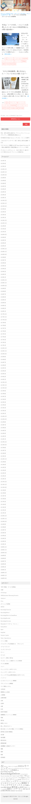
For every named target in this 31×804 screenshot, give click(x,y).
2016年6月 (3, 365)
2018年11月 (4, 282)
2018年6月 (3, 297)
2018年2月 (3, 308)
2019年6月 (3, 263)
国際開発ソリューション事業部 (8, 714)
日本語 (7, 64)
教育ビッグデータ (13, 789)
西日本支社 (3, 740)
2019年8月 (3, 257)
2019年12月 (4, 248)
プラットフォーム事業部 (7, 683)
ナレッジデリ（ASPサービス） (8, 672)
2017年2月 (3, 342)
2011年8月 (3, 493)
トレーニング (18, 61)
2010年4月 (3, 535)
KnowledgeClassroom (6, 609)
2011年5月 (3, 501)
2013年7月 (3, 450)
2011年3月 (3, 507)
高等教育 (3, 757)
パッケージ (3, 677)
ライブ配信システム (6, 686)
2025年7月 (3, 160)
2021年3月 (3, 231)
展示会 (2, 720)
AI (5, 58)
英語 (11, 64)
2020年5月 (3, 240)
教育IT (22, 787)
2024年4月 (3, 189)
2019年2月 (3, 274)
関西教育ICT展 (14, 790)
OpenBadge (7, 776)
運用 (2, 751)
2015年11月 (4, 385)
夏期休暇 (9, 787)
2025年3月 (3, 166)
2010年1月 (3, 544)
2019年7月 (3, 260)
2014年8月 (3, 422)
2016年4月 (3, 371)
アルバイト (10, 58)
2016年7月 (3, 362)
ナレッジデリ (12, 781)
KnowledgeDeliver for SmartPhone (9, 615)
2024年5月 (3, 186)
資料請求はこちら (15, 119)
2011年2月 (3, 510)
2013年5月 (3, 456)
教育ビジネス (4, 723)
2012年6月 (3, 464)
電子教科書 (19, 790)
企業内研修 (3, 697)
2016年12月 (4, 348)
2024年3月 (3, 192)
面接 (15, 64)
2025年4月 (3, 163)
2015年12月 (4, 382)
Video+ (22, 776)
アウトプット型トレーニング (17, 102)
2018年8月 (3, 291)
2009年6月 (3, 564)
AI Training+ (4, 592)
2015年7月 (3, 396)
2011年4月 (3, 504)
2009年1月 (3, 569)
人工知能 (26, 785)
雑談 (2, 754)
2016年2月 (3, 376)
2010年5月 (3, 532)
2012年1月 (3, 478)
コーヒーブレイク (5, 646)
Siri (8, 102)
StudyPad (3, 632)
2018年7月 (3, 294)
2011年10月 (4, 487)
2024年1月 (3, 197)
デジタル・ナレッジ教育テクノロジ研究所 (11, 660)
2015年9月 (3, 390)
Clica (2, 601)
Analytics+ (3, 598)
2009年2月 (3, 567)
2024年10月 (4, 175)
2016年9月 (3, 356)
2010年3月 (3, 538)
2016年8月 (3, 359)
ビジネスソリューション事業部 (8, 680)
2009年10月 (4, 552)
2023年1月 (3, 217)
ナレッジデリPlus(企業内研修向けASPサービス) (12, 675)
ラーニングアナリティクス (15, 784)
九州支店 (3, 689)
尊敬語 (24, 61)
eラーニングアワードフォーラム (18, 768)
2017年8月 (3, 325)
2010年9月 (3, 524)
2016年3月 (3, 373)
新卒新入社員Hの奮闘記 (7, 731)
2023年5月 (3, 211)
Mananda (2, 776)
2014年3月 (3, 436)
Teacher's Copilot (5, 635)
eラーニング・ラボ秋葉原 (15, 769)
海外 (24, 789)
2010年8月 (3, 527)
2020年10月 (4, 234)
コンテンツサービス (6, 649)
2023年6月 (3, 209)
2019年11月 (4, 251)
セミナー (10, 779)
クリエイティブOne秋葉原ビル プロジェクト (12, 643)
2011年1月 (3, 513)
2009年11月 (4, 549)
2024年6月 (3, 183)
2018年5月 (3, 299)
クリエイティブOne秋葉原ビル (19, 777)
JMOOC (2, 606)
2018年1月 (3, 311)
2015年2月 (3, 410)
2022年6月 (3, 226)
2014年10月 (4, 419)
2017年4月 (3, 336)
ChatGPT (16, 766)
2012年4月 (3, 470)
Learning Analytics (24, 774)
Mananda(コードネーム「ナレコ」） (10, 624)
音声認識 (21, 108)
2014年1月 (3, 439)
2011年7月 (3, 496)
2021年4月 (3, 228)
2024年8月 (3, 180)
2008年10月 (4, 578)
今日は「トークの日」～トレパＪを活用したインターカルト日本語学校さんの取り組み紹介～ (15, 27)
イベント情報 (4, 641)
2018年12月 (4, 280)
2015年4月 (3, 405)
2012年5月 (3, 467)
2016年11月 (4, 351)
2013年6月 (3, 453)
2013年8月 (3, 447)
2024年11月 (4, 172)
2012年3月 (3, 473)
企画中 (2, 703)
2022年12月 (4, 220)
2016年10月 (4, 353)
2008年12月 (4, 572)
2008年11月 (4, 575)
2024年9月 (3, 177)
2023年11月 (4, 203)
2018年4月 (3, 302)
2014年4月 (3, 433)
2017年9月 (3, 322)
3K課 (2, 589)
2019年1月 (3, 277)
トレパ (2, 666)
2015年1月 (3, 413)
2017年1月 (3, 345)
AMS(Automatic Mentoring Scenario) (9, 595)
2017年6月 (3, 331)
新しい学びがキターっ (6, 726)
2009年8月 (3, 558)
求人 (22, 789)
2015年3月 (3, 407)
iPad (18, 770)
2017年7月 (3, 328)
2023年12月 (4, 200)
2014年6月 (3, 427)
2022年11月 (4, 223)
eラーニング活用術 (5, 604)
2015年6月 (3, 399)
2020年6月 (3, 237)
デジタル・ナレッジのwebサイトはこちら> (11, 115)
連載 (2, 749)
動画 (5, 787)
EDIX (20, 766)
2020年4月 (3, 243)
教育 (3, 108)
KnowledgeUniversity (6, 621)
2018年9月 (3, 288)
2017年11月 (4, 317)
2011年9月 (3, 490)
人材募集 (3, 695)
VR (25, 776)
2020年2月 (3, 246)
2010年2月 (3, 541)
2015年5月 (3, 402)
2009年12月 (4, 547)
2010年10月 (4, 521)
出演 (2, 709)
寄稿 (2, 717)
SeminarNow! (4, 626)
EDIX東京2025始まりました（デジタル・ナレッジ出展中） (15, 137)
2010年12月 (4, 515)
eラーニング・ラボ (16, 4)
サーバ (2, 652)
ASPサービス (11, 766)
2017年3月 (3, 339)
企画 (2, 700)
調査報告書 (3, 743)
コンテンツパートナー (8, 61)
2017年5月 (3, 334)
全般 (2, 706)
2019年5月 (3, 265)
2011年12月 (4, 481)
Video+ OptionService (6, 638)
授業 (3, 64)
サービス (3, 655)
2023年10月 (4, 206)
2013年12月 (4, 442)
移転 (27, 789)
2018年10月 (4, 285)
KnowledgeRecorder (5, 618)
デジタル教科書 (5, 663)
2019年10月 (4, 254)
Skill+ (2, 629)
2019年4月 (3, 268)
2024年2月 (3, 194)
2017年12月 (4, 314)
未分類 (2, 734)
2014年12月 (4, 416)
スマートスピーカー (22, 105)
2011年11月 (4, 484)
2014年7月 (3, 424)
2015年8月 (3, 393)
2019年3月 (3, 271)
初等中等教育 (4, 712)
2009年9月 (3, 555)
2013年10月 (4, 444)
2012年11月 (4, 459)
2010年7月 (3, 530)
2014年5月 (3, 430)
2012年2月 (3, 476)
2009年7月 (3, 561)
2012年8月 (3, 461)
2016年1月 (3, 379)
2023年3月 (3, 214)
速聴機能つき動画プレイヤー (8, 746)
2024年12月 (4, 169)
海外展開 (3, 737)
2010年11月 (4, 518)
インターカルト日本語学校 (21, 58)
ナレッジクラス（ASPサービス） (9, 669)
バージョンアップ (24, 781)
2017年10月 (4, 319)
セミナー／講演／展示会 (7, 658)
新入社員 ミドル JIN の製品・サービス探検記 (12, 729)
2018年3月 (3, 305)
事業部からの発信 (5, 692)
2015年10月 (4, 388)
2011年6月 (3, 498)
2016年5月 (3, 368)
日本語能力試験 (14, 108)
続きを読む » (8, 54)
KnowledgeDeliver (5, 612)
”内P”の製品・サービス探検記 (8, 587)
